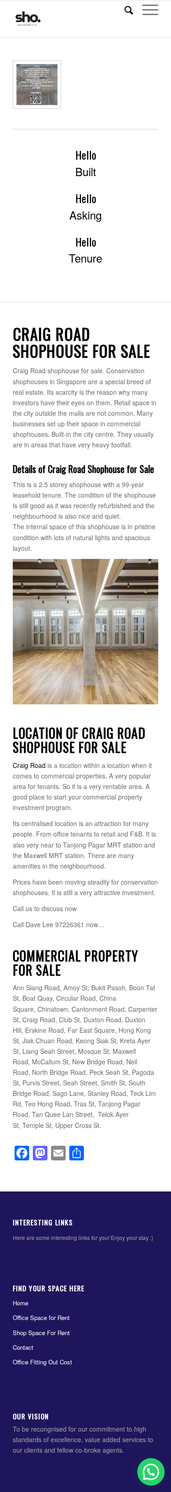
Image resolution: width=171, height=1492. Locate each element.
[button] (151, 1472)
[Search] (124, 9)
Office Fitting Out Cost (42, 1362)
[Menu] (145, 9)
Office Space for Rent (41, 1317)
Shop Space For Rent (41, 1332)
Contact (23, 1347)
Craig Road (29, 765)
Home (20, 1303)
